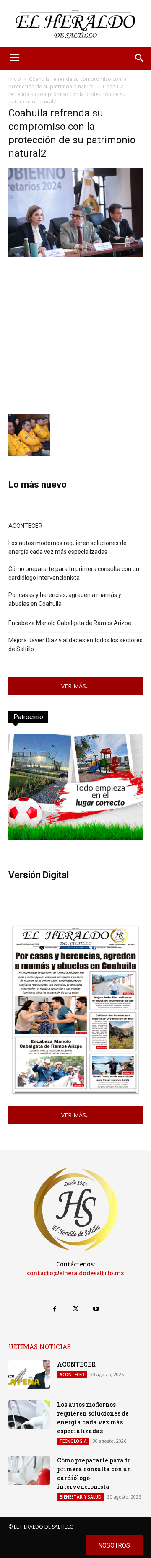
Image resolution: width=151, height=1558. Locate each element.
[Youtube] (96, 1309)
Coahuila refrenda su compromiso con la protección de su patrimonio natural (67, 82)
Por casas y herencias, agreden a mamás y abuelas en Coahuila (64, 599)
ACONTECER (25, 525)
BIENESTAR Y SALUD (81, 1497)
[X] (75, 1309)
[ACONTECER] (29, 1374)
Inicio (14, 79)
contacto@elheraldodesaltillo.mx (75, 1273)
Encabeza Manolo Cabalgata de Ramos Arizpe (69, 623)
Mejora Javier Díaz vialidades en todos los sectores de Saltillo (75, 644)
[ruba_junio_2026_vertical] (75, 837)
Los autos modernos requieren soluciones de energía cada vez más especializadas (67, 547)
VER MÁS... (75, 686)
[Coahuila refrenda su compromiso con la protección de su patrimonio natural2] (75, 254)
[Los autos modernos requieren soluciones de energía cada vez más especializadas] (29, 1414)
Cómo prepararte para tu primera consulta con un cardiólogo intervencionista (73, 573)
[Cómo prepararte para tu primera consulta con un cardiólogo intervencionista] (29, 1470)
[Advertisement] (75, 334)
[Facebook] (55, 1309)
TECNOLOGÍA (73, 1441)
